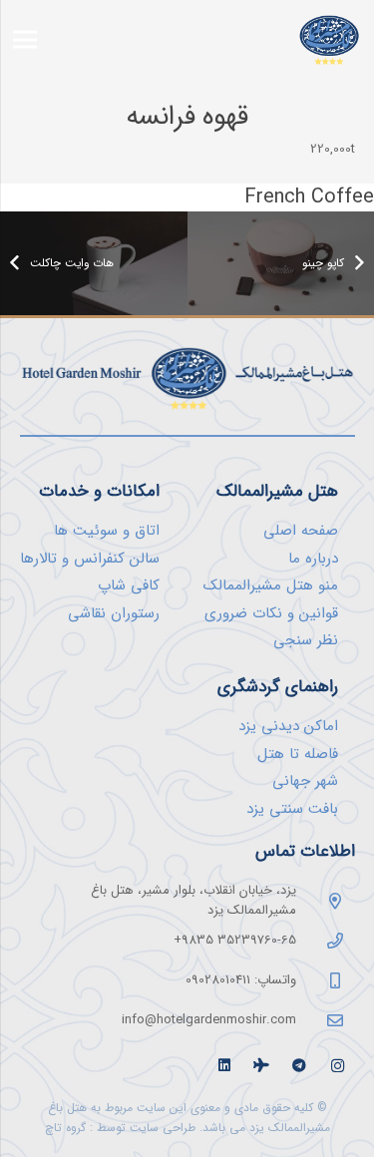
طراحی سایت (162, 1127)
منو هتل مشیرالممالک (270, 585)
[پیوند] (329, 39)
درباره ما (313, 559)
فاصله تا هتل (297, 754)
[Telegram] (299, 1065)
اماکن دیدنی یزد (288, 726)
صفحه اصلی (300, 531)
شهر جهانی (305, 781)
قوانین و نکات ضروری (271, 613)
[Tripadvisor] (261, 1065)
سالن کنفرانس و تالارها (90, 559)
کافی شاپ (129, 585)
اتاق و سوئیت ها (107, 531)
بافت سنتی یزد (292, 809)
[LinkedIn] (223, 1065)
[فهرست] (25, 40)
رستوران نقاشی (114, 613)
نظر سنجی (305, 640)
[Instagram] (337, 1065)
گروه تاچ (65, 1127)
